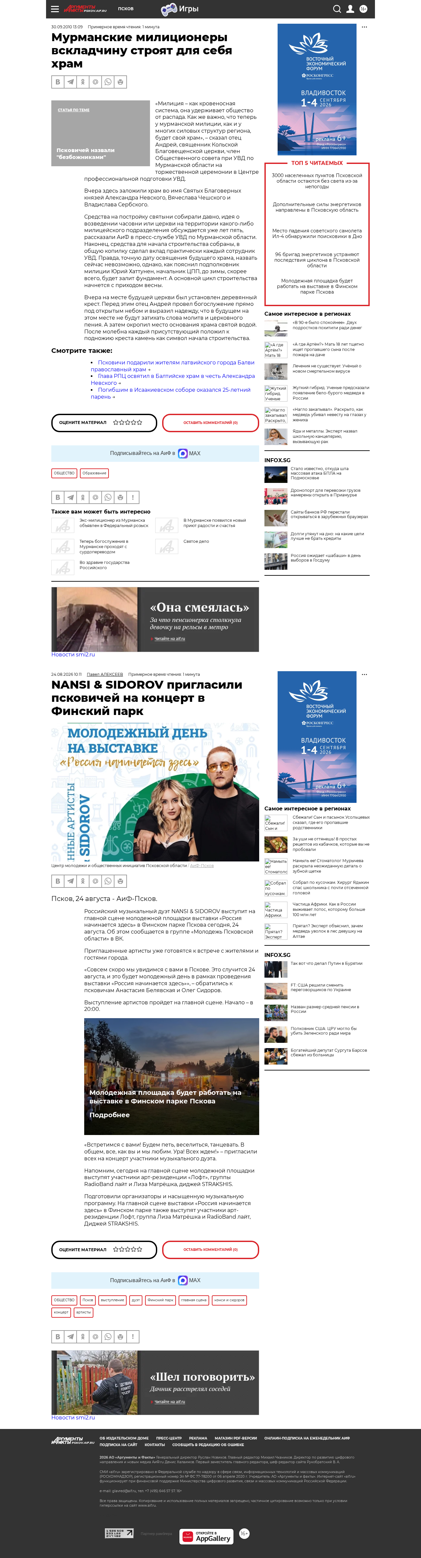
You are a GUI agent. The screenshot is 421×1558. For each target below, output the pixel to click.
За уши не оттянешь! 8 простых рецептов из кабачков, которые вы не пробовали (331, 844)
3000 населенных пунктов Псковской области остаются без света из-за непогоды (317, 181)
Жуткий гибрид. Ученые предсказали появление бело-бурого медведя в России (331, 393)
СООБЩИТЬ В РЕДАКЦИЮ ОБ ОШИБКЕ (208, 1445)
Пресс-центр (169, 1438)
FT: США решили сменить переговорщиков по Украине (321, 987)
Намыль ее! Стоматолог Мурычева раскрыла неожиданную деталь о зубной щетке (328, 866)
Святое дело (196, 541)
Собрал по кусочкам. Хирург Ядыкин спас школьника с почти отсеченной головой (331, 887)
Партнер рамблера (156, 1534)
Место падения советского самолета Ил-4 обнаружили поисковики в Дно (317, 233)
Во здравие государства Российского (105, 565)
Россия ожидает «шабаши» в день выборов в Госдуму (326, 558)
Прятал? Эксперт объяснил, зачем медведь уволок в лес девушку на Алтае (328, 931)
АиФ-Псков (202, 865)
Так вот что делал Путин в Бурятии (326, 963)
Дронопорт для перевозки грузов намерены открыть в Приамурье (325, 492)
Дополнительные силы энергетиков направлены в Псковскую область (317, 207)
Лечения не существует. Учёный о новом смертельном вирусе (327, 368)
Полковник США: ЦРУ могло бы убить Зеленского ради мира (324, 1031)
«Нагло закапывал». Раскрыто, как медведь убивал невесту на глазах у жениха (329, 414)
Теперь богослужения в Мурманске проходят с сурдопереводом (104, 546)
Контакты (155, 1445)
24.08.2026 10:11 (66, 674)
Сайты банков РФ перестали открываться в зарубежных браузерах (329, 514)
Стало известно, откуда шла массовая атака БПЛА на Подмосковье (320, 473)
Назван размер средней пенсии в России (325, 1009)
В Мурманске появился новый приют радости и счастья (215, 523)
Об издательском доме (124, 1438)
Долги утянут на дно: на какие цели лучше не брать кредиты (327, 536)
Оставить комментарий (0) (211, 423)
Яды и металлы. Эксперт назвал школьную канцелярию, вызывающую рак (325, 436)
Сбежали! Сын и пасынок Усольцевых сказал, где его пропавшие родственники (331, 822)
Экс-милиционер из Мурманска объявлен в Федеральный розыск (114, 523)
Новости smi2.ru (73, 654)
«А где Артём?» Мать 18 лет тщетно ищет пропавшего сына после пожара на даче (328, 349)
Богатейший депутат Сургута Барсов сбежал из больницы (329, 1052)
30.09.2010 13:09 (67, 26)
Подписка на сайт (118, 1445)
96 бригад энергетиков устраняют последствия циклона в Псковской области (317, 260)
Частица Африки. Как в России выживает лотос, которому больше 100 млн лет (329, 909)
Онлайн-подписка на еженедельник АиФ (307, 1438)
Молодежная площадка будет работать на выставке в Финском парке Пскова (317, 286)
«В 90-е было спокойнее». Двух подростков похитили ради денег (327, 325)
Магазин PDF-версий (236, 1438)
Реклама (198, 1438)
